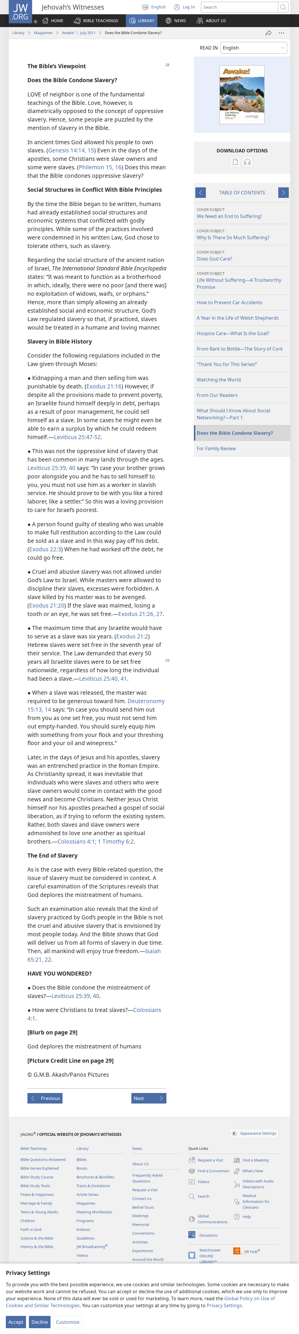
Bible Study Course (36, 1177)
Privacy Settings (224, 1305)
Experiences (142, 1250)
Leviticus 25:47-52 (77, 437)
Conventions (143, 1233)
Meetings (140, 1215)
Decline (40, 1322)
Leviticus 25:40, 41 (103, 678)
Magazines (43, 32)
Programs (85, 1220)
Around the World (148, 1259)
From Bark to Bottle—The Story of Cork (240, 349)
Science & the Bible (36, 1238)
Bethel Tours (143, 1207)
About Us (140, 1163)
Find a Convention (209, 1171)
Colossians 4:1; (77, 841)
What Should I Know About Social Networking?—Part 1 (233, 414)
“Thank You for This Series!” (227, 364)
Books (82, 1168)
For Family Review (216, 448)
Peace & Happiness (37, 1194)
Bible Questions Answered (43, 1159)
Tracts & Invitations (93, 1185)
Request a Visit (145, 1189)
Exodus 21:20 (46, 605)
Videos (82, 1255)
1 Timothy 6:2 (115, 841)
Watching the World (219, 379)
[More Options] (281, 33)
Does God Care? (214, 255)
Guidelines (86, 1238)
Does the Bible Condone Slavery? (235, 433)
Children (27, 1220)
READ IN (209, 48)
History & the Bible (36, 1246)
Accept (15, 1322)
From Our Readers (217, 395)
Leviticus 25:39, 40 (51, 468)
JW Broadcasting (92, 1246)
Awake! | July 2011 (78, 32)
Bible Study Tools (35, 1185)
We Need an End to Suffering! (229, 213)
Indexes (83, 1229)
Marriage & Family (36, 1203)
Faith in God (30, 1229)
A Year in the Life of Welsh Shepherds (238, 318)
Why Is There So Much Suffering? (233, 234)
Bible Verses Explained (39, 1168)
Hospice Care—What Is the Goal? (233, 333)
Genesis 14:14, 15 (71, 150)
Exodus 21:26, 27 (140, 614)
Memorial (140, 1224)
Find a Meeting (251, 1160)
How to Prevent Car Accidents (230, 302)
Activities (140, 1242)
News (137, 1148)
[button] (96, 20)
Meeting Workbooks (94, 1212)
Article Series (87, 1194)
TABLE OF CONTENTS (242, 192)
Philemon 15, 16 (100, 167)
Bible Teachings (33, 1148)
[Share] (268, 33)
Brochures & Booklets (95, 1177)
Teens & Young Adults (39, 1212)
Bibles (82, 1159)
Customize (67, 1322)
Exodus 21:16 (103, 386)
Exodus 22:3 (45, 549)
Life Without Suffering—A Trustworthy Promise (239, 280)
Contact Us (142, 1198)
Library (18, 32)
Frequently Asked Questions (147, 1178)
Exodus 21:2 (132, 636)
